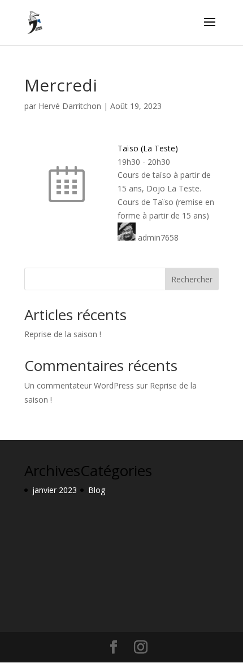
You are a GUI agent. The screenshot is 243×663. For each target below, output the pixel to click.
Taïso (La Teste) (148, 148)
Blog (96, 490)
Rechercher (191, 279)
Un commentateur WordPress (79, 385)
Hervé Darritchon (69, 106)
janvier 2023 (54, 490)
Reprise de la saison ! (62, 334)
